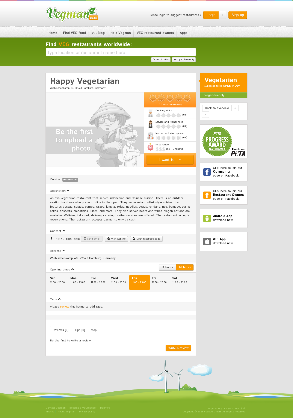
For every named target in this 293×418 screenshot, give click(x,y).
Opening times (60, 269)
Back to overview (217, 108)
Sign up (238, 15)
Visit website (117, 239)
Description (58, 191)
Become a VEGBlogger (82, 408)
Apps (183, 33)
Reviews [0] (60, 330)
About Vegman (66, 411)
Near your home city (184, 59)
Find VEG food (74, 33)
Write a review (178, 348)
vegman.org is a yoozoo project (226, 408)
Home (52, 33)
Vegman (72, 14)
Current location (161, 59)
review (64, 307)
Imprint (50, 411)
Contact (56, 231)
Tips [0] (79, 330)
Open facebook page (148, 239)
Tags (54, 299)
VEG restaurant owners (155, 33)
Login (211, 15)
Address (56, 251)
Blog (98, 33)
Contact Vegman (56, 408)
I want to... (169, 160)
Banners (105, 408)
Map (94, 330)
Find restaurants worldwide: (89, 44)
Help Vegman (120, 33)
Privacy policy (87, 411)
